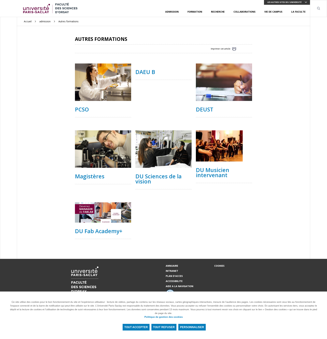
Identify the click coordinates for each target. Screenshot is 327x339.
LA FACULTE (298, 11)
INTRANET (172, 270)
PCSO (82, 109)
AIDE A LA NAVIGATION (179, 286)
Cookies (219, 265)
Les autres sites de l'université (284, 2)
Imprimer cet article (220, 48)
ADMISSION (172, 11)
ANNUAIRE (172, 265)
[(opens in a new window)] (224, 81)
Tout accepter (136, 327)
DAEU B (145, 72)
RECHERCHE (218, 11)
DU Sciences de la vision (158, 179)
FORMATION (195, 11)
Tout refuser (164, 327)
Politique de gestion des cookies (163, 317)
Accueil (28, 21)
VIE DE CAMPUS (273, 11)
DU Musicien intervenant (212, 172)
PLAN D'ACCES (174, 276)
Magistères (89, 176)
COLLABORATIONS (244, 11)
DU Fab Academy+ (99, 231)
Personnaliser (192, 327)
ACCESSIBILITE (174, 281)
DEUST (204, 109)
